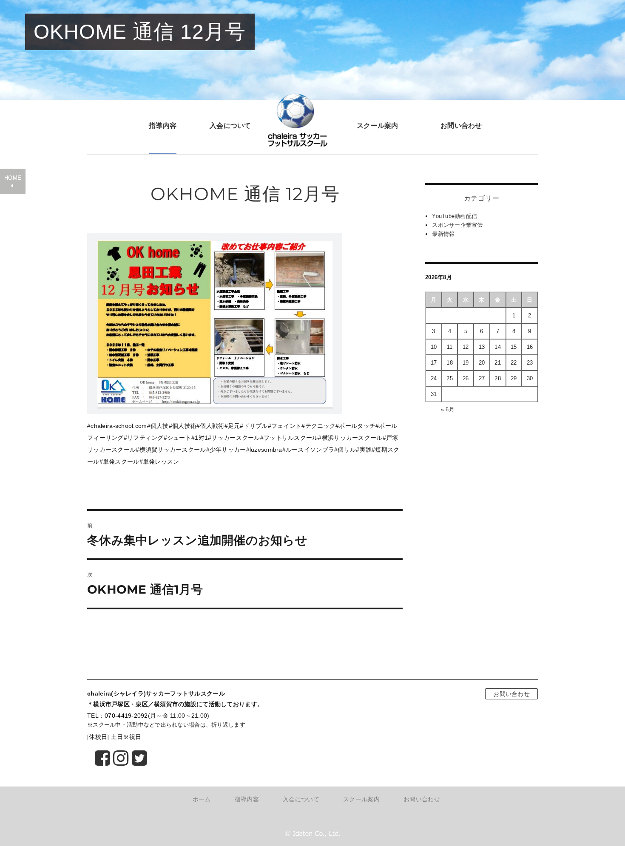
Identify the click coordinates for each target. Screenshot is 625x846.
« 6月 (448, 409)
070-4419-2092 (126, 715)
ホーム (202, 799)
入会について (230, 125)
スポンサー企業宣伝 (457, 225)
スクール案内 (377, 125)
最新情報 (443, 234)
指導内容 (162, 125)
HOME (12, 178)
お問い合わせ (461, 125)
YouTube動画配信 (454, 216)
